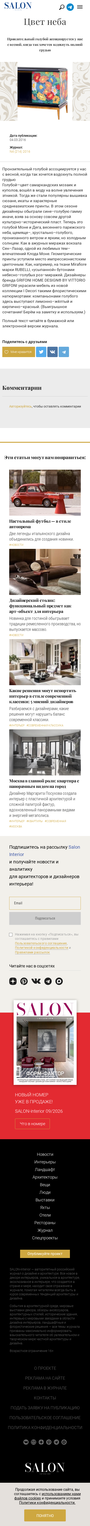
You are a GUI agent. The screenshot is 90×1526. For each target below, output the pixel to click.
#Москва (15, 826)
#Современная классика (45, 725)
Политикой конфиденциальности (41, 947)
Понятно (45, 1516)
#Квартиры (35, 821)
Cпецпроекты (45, 1237)
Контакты (45, 1397)
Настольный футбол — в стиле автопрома (40, 523)
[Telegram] (64, 352)
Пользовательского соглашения (41, 943)
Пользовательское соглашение (45, 1417)
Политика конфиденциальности (45, 1427)
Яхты (45, 1207)
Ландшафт (45, 1169)
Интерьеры (45, 1161)
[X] (41, 352)
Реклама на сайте (45, 1378)
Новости (45, 1154)
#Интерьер (16, 725)
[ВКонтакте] (52, 352)
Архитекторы (45, 1177)
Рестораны (45, 1222)
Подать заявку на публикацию (45, 1407)
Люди (45, 1192)
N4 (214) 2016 (20, 151)
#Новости (16, 545)
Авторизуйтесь (20, 406)
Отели (45, 1215)
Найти (62, 7)
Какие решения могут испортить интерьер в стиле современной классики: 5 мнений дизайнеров (42, 696)
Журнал (45, 1230)
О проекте (45, 1368)
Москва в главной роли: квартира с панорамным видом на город (44, 783)
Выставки (45, 1199)
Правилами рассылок (32, 952)
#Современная (55, 821)
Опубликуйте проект (45, 1254)
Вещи (45, 1184)
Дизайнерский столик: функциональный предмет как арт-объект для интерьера (40, 605)
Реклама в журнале (45, 1388)
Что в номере (32, 1123)
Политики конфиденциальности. (47, 1502)
